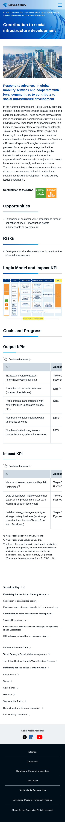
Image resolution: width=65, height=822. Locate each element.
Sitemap (32, 752)
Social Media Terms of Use (32, 790)
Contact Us (32, 761)
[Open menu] (60, 5)
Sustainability (17, 12)
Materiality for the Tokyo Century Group (42, 12)
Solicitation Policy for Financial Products (32, 800)
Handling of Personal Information (32, 771)
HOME (6, 12)
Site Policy (32, 780)
